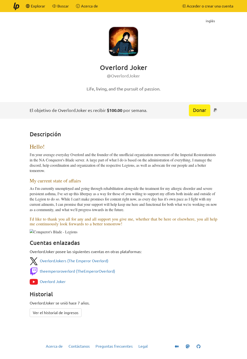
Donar (199, 110)
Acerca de (54, 346)
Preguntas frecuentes (114, 346)
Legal (143, 346)
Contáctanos (79, 346)
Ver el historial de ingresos (55, 313)
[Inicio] (16, 6)
